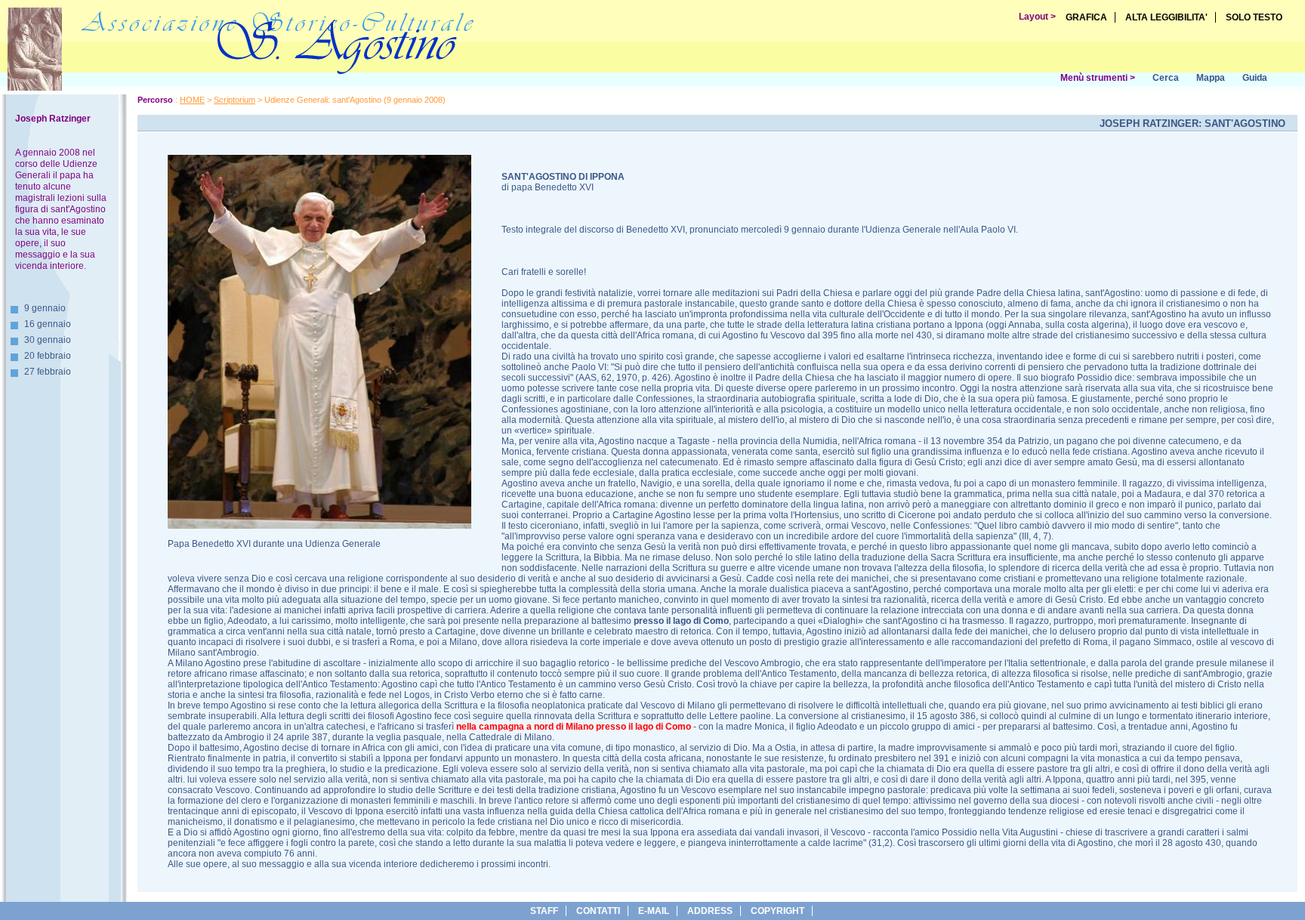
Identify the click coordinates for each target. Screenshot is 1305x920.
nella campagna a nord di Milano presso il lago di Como (573, 726)
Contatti (598, 911)
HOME (192, 99)
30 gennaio (47, 340)
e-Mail (653, 911)
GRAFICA (1086, 17)
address (710, 911)
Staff (544, 911)
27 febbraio (47, 371)
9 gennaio (45, 308)
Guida (1254, 78)
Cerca (1165, 78)
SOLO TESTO (1254, 17)
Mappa (1210, 78)
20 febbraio (47, 355)
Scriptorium (234, 99)
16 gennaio (47, 324)
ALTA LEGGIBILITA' (1166, 17)
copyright (777, 911)
